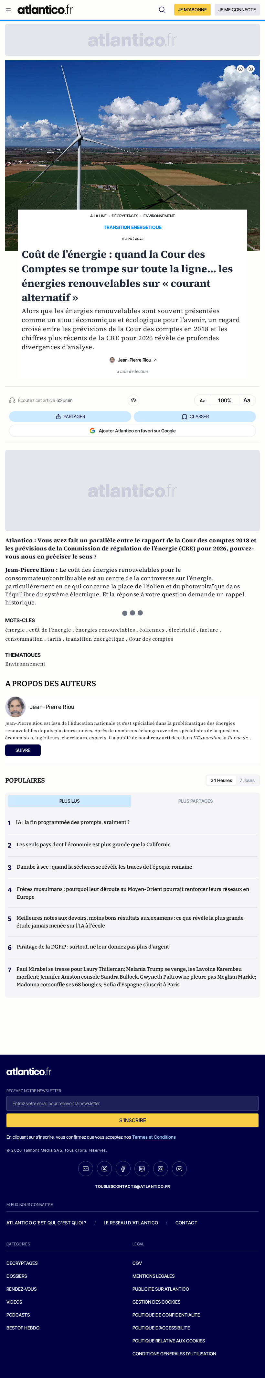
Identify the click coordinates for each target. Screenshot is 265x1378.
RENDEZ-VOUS (21, 1289)
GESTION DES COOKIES (156, 1302)
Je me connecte (237, 9)
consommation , (26, 639)
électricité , (184, 630)
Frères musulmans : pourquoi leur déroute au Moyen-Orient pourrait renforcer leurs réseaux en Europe (133, 893)
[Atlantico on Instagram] (160, 1168)
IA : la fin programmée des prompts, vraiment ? (73, 822)
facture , (210, 630)
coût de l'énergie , (52, 630)
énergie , (17, 630)
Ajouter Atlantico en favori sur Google (137, 430)
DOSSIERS (16, 1276)
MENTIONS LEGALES (153, 1276)
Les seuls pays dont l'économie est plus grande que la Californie (93, 844)
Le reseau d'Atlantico (131, 1222)
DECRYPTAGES (21, 1263)
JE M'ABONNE (192, 9)
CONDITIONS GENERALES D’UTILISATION (174, 1353)
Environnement (159, 215)
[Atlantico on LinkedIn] (141, 1168)
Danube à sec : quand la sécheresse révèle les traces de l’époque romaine (104, 867)
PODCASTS (18, 1315)
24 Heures (221, 780)
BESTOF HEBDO (22, 1327)
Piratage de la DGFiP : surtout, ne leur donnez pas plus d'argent (93, 947)
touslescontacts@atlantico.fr (132, 1186)
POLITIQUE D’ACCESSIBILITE (161, 1327)
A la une (98, 215)
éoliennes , (154, 630)
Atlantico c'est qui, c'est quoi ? (46, 1222)
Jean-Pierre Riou (134, 360)
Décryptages (125, 215)
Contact (186, 1222)
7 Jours (247, 780)
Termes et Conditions (154, 1137)
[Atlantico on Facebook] (123, 1168)
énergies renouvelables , (107, 630)
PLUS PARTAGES (195, 801)
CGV (137, 1263)
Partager (74, 416)
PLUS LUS (69, 801)
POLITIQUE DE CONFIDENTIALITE (166, 1315)
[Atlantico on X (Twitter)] (104, 1168)
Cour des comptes (151, 639)
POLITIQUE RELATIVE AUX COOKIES (168, 1340)
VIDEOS (14, 1302)
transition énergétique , (97, 639)
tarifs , (56, 639)
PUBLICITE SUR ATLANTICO (160, 1289)
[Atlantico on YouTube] (179, 1168)
